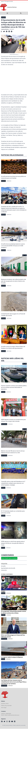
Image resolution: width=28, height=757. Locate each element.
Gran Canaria (4, 424)
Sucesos (3, 547)
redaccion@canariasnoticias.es (11, 715)
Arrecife (3, 566)
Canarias (3, 392)
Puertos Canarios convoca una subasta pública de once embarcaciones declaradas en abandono (14, 387)
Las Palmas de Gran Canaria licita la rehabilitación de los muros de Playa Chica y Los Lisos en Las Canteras (13, 681)
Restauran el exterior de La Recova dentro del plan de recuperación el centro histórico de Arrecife (13, 281)
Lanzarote (3, 17)
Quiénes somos (5, 703)
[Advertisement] (14, 80)
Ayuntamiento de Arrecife (8, 568)
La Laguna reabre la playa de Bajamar (12, 657)
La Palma (3, 615)
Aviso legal (3, 707)
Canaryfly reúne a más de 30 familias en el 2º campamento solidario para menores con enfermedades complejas (13, 483)
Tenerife (3, 659)
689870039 (8, 713)
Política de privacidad (6, 705)
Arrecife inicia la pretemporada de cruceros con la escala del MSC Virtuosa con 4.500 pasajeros (13, 245)
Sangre (3, 591)
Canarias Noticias (5, 29)
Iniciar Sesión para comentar (9, 558)
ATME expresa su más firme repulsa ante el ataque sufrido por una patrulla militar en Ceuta (12, 543)
